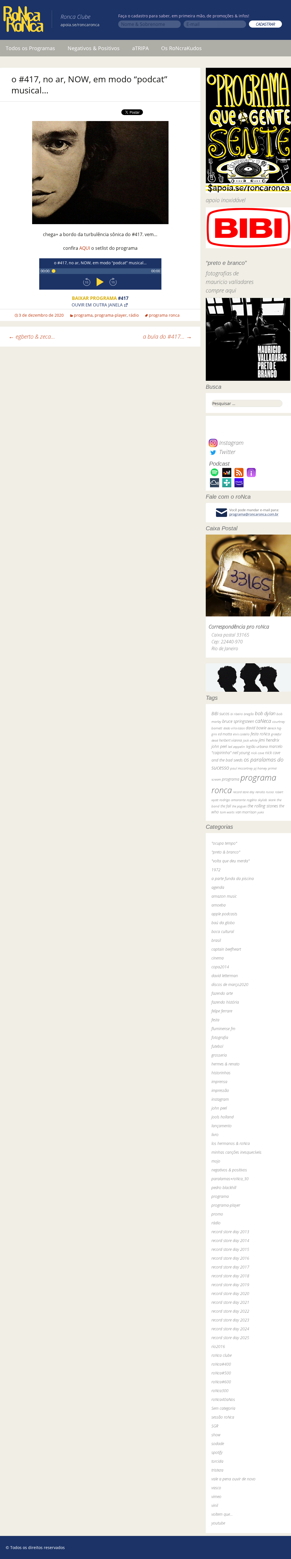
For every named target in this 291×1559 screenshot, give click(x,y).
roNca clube (221, 1355)
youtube (218, 1523)
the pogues (239, 806)
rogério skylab (257, 799)
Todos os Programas (30, 48)
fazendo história (225, 1002)
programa (83, 315)
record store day (243, 792)
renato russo (264, 792)
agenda (217, 887)
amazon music (224, 896)
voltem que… (222, 1514)
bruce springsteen (238, 721)
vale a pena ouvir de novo (233, 1479)
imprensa (219, 1081)
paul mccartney (241, 768)
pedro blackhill (223, 1187)
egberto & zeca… (32, 336)
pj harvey (260, 768)
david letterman (224, 975)
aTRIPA (140, 48)
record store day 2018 (230, 1275)
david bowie (256, 728)
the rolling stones (263, 806)
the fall (226, 806)
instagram (220, 1099)
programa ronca (164, 315)
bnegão (249, 714)
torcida (217, 1461)
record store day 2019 (230, 1284)
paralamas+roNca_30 (230, 1178)
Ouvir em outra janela (97, 304)
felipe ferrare (221, 1011)
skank (272, 800)
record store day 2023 (230, 1320)
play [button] (100, 282)
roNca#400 (221, 1364)
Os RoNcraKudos (181, 48)
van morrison (246, 812)
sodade (217, 1443)
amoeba (218, 905)
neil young (241, 752)
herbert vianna (230, 740)
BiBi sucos (220, 713)
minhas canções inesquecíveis (236, 1152)
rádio (134, 315)
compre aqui (221, 290)
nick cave (257, 752)
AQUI (84, 248)
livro (215, 1134)
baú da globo (223, 922)
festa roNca (260, 733)
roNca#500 (221, 1373)
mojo (215, 1161)
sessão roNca (222, 1417)
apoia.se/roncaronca (80, 24)
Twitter (226, 452)
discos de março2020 (229, 984)
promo (217, 1214)
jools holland (222, 1117)
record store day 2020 (230, 1293)
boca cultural (222, 931)
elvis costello (241, 734)
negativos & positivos (229, 1170)
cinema (217, 958)
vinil (214, 1505)
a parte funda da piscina (232, 878)
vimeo (216, 1496)
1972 (216, 869)
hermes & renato (225, 1064)
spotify (217, 1452)
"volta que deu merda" (230, 861)
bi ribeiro (236, 714)
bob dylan (265, 713)
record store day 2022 (230, 1311)
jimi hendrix (269, 740)
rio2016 (218, 1346)
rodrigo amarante (232, 799)
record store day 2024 (230, 1328)
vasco (216, 1487)
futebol (217, 1046)
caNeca (263, 720)
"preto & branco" (225, 852)
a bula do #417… (167, 336)
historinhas (220, 1072)
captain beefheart (226, 949)
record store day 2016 (230, 1258)
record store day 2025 (230, 1337)
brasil (216, 940)
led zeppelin (236, 746)
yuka (260, 812)
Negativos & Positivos (94, 48)
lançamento (221, 1125)
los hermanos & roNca (230, 1143)
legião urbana (257, 746)
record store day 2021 (230, 1302)
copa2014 (220, 966)
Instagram (231, 443)
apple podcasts (224, 913)
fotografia (219, 1037)
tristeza (217, 1470)
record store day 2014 (230, 1240)
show (216, 1434)
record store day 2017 (230, 1267)
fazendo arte (222, 993)
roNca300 (219, 1390)
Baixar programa (100, 298)
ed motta (225, 734)
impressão (220, 1090)
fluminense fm (223, 1028)
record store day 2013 (230, 1231)
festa (215, 1019)
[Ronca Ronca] (23, 20)
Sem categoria (223, 1408)
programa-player (111, 315)
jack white (250, 740)
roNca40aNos (223, 1399)
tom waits (227, 812)
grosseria (219, 1055)
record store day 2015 (230, 1249)
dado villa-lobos (234, 728)
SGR (214, 1426)
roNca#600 (221, 1381)
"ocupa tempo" (224, 843)
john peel (219, 746)
